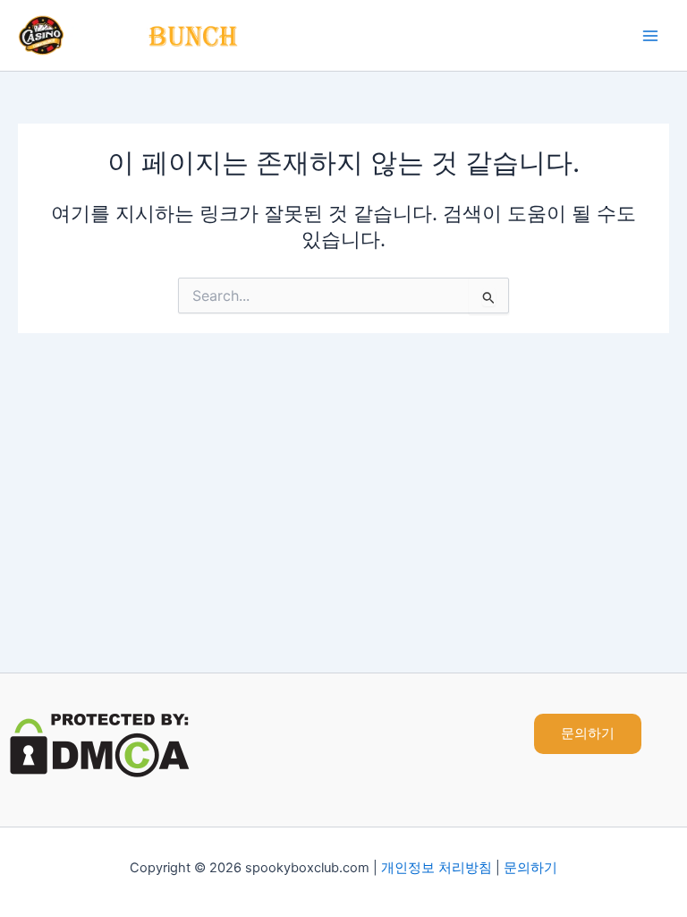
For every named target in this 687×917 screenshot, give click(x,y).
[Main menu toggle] (650, 36)
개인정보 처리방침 (436, 868)
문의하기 (530, 868)
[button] (587, 734)
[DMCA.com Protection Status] (100, 744)
